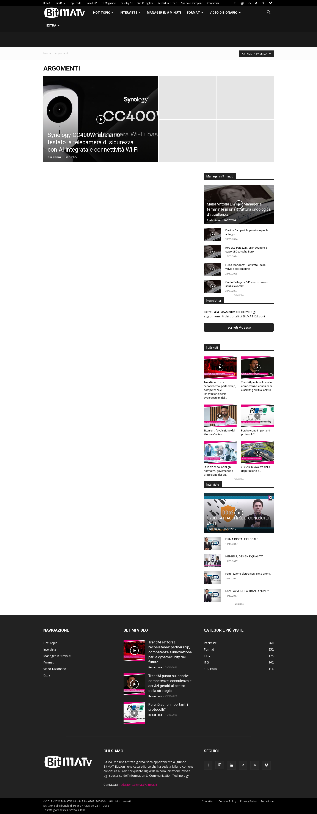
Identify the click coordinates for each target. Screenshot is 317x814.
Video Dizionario (223, 12)
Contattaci (213, 3)
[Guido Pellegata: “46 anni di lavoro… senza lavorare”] (212, 286)
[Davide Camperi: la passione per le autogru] (212, 234)
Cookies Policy (227, 801)
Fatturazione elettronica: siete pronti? (248, 573)
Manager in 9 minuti (164, 12)
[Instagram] (242, 3)
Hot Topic (101, 12)
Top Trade (75, 3)
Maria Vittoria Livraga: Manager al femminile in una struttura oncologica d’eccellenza (239, 209)
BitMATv (60, 3)
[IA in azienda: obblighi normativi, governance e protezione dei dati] (220, 452)
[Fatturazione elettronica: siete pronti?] (212, 577)
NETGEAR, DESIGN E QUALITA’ (244, 556)
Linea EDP (91, 3)
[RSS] (256, 3)
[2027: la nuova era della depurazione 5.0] (257, 452)
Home (47, 53)
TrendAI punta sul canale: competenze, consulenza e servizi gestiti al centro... (257, 386)
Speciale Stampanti (192, 3)
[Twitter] (263, 3)
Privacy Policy (248, 801)
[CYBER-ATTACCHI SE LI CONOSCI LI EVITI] (239, 513)
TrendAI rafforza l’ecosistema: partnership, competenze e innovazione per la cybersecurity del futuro (170, 652)
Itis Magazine (108, 3)
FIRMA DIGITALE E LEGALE (241, 539)
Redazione (54, 156)
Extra (51, 25)
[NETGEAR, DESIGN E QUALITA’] (212, 560)
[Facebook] (235, 3)
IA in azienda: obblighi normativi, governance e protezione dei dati (218, 470)
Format (193, 12)
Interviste (128, 12)
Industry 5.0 (126, 3)
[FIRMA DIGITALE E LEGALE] (212, 543)
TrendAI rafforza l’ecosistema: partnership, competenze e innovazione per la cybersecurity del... (220, 390)
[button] (268, 13)
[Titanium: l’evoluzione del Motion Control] (220, 416)
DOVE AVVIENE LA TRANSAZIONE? (247, 591)
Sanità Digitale (145, 3)
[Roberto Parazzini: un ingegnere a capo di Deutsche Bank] (212, 251)
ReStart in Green (167, 3)
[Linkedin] (249, 3)
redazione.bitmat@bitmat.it (138, 785)
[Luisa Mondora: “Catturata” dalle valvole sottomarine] (212, 269)
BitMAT (47, 3)
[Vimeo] (270, 3)
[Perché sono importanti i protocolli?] (257, 416)
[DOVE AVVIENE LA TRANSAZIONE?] (212, 595)
